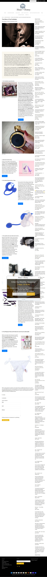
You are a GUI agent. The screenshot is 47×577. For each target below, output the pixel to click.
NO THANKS (23, 299)
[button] (23, 282)
